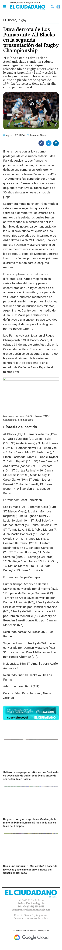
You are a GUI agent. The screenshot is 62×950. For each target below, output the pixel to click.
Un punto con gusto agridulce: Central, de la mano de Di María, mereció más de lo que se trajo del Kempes (29, 823)
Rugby (22, 20)
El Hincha (9, 20)
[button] (4, 6)
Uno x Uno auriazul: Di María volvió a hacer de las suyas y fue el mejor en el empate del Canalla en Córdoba (30, 869)
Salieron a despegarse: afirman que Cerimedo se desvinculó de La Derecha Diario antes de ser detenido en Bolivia (31, 776)
